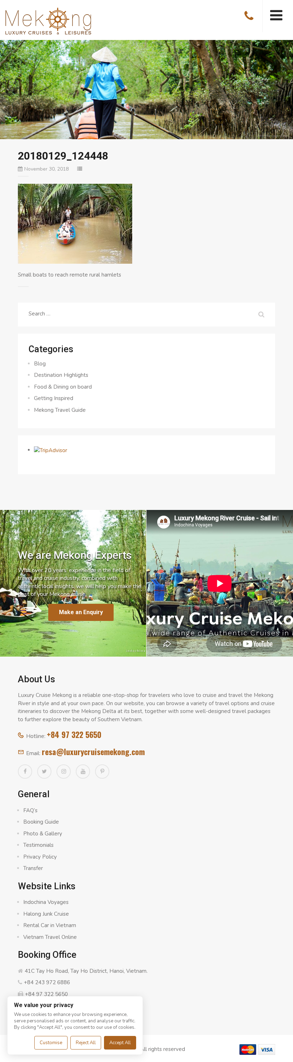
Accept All (120, 1043)
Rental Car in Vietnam (49, 925)
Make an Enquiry (81, 612)
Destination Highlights (61, 375)
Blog (40, 363)
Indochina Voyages (46, 902)
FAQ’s (30, 810)
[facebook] (25, 771)
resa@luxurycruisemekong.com (93, 751)
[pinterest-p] (102, 771)
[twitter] (44, 771)
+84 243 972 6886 (47, 982)
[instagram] (63, 771)
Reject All (86, 1043)
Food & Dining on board (63, 386)
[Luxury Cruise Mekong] (48, 20)
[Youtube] (83, 771)
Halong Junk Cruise (46, 913)
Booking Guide (41, 821)
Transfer (33, 868)
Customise (51, 1043)
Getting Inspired (53, 398)
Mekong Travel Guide (60, 410)
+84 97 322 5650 (74, 734)
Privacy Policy (40, 856)
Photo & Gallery (42, 833)
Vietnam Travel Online (50, 937)
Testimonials (38, 845)
